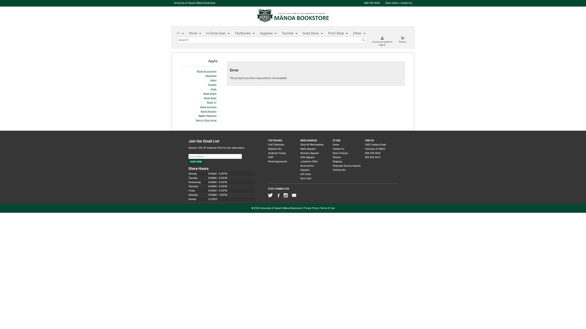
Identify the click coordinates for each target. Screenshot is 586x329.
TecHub (287, 33)
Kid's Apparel (307, 157)
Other (357, 33)
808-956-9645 (372, 3)
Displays (212, 84)
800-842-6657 (373, 157)
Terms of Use (327, 208)
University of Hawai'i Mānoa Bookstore (194, 3)
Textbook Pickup (277, 153)
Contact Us (338, 148)
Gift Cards (305, 174)
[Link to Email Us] (294, 196)
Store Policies (340, 153)
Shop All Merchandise (312, 144)
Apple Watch (210, 93)
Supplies (266, 33)
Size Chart (305, 178)
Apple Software (208, 107)
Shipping (337, 161)
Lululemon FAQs (309, 161)
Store (193, 33)
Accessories (307, 165)
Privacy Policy (310, 208)
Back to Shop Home (206, 120)
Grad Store (311, 33)
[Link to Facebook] (278, 196)
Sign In (382, 45)
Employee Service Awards (347, 165)
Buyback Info (275, 148)
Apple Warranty (209, 111)
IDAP (271, 157)
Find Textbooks (276, 144)
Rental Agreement (277, 161)
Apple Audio (210, 98)
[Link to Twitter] (270, 196)
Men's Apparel (307, 148)
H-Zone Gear (216, 33)
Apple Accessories (207, 71)
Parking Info (339, 169)
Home (336, 144)
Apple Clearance (207, 116)
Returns (337, 157)
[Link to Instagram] (286, 196)
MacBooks (211, 75)
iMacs (213, 80)
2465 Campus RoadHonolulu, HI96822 (375, 146)
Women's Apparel (309, 153)
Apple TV (212, 102)
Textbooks (243, 33)
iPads (214, 89)
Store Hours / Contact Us (398, 3)
